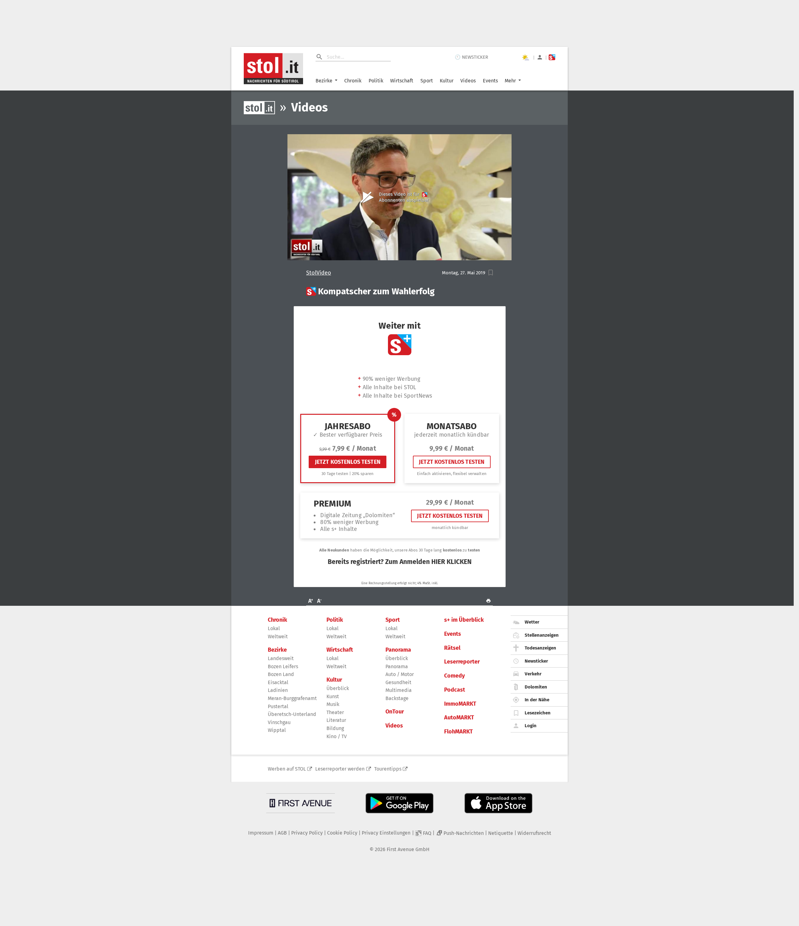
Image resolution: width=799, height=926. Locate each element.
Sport (426, 81)
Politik (376, 81)
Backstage (397, 698)
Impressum (260, 833)
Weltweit (278, 636)
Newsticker (536, 661)
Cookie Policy (342, 833)
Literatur (336, 720)
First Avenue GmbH (408, 849)
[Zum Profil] (540, 57)
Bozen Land (281, 674)
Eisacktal (278, 682)
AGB (282, 833)
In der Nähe (537, 700)
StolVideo (318, 273)
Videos (468, 81)
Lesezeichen (538, 713)
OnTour (394, 711)
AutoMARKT (459, 717)
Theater (335, 712)
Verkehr (533, 674)
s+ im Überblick (464, 620)
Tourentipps (387, 769)
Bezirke (324, 81)
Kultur (446, 81)
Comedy (454, 676)
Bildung (335, 728)
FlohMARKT (458, 731)
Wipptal (277, 730)
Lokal (274, 628)
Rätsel (452, 648)
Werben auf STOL (287, 769)
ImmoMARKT (460, 704)
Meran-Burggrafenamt (292, 698)
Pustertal (278, 706)
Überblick (337, 688)
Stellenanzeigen (542, 635)
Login (531, 725)
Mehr (510, 81)
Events (490, 81)
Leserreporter (462, 662)
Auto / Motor (399, 674)
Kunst (332, 696)
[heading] (399, 291)
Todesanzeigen (540, 648)
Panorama (398, 650)
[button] (490, 273)
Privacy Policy (307, 833)
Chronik (352, 81)
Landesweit (281, 658)
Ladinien (278, 690)
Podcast (454, 690)
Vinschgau (279, 722)
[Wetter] (525, 57)
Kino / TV (336, 736)
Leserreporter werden (340, 769)
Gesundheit (398, 682)
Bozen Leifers (283, 666)
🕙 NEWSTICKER (471, 57)
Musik (332, 704)
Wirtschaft (401, 81)
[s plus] (552, 57)
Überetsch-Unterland (292, 714)
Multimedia (398, 690)
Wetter (532, 622)
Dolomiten (536, 687)
